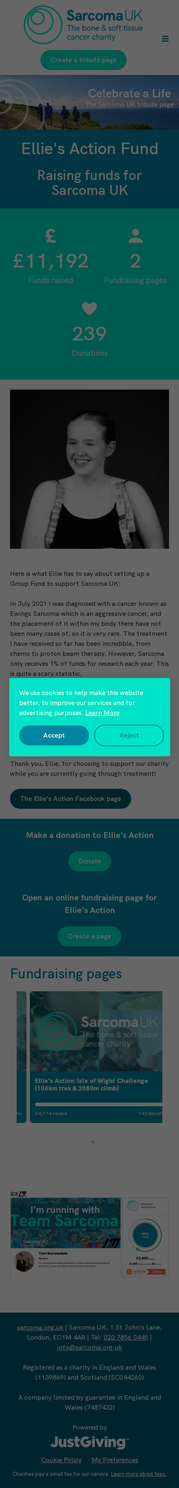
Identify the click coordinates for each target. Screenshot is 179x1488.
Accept (54, 735)
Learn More (102, 712)
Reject (129, 735)
